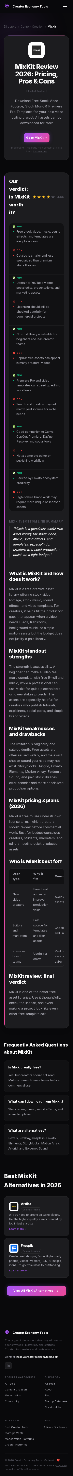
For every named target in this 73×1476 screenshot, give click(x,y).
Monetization (13, 1395)
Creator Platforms (16, 1444)
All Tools (50, 1383)
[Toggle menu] (65, 6)
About (48, 1389)
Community (12, 1401)
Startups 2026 (14, 1433)
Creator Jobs (53, 1407)
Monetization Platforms (19, 1438)
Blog (47, 1395)
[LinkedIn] (8, 1365)
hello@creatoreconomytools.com (37, 1356)
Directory (10, 26)
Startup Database (56, 1401)
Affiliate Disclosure (55, 1427)
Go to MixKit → (36, 137)
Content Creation (32, 26)
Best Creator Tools (17, 1427)
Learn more (40, 151)
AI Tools (10, 1383)
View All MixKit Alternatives (33, 1290)
